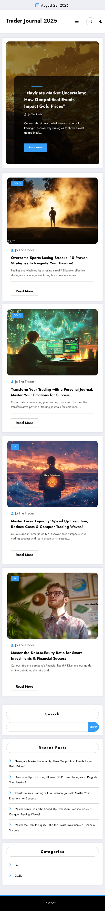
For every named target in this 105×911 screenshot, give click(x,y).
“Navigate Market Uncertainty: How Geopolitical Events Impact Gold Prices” (55, 99)
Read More (35, 147)
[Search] (90, 21)
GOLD (26, 86)
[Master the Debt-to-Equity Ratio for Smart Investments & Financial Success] (52, 605)
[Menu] (77, 21)
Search (52, 714)
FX (15, 447)
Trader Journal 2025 (31, 21)
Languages (49, 902)
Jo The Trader (35, 114)
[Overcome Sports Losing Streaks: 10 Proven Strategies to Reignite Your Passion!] (52, 210)
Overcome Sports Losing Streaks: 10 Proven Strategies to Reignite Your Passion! (49, 260)
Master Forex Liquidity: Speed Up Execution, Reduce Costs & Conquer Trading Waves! (49, 523)
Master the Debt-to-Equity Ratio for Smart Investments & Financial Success (46, 655)
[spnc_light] (100, 21)
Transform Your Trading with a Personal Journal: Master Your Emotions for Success (52, 392)
